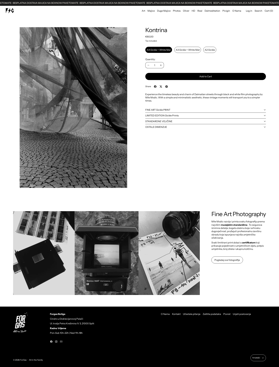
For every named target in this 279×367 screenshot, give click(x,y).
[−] (148, 65)
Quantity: (150, 59)
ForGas (23, 360)
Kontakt (176, 314)
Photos (177, 10)
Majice (151, 10)
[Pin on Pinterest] (166, 86)
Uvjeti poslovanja (242, 314)
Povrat (226, 314)
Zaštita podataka (212, 314)
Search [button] (258, 10)
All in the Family (36, 360)
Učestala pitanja (191, 314)
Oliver (186, 10)
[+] (161, 65)
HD (193, 10)
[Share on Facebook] (155, 86)
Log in (249, 10)
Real (199, 10)
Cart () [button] (269, 10)
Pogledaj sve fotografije (227, 260)
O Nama (236, 10)
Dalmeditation (212, 10)
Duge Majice (164, 10)
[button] (73, 107)
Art (143, 10)
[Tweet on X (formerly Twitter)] (160, 86)
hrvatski (256, 357)
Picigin (226, 10)
